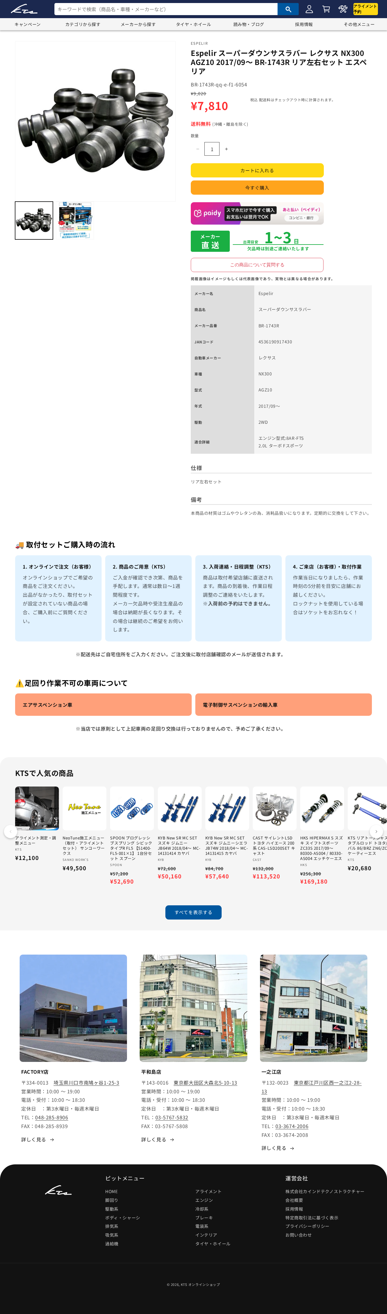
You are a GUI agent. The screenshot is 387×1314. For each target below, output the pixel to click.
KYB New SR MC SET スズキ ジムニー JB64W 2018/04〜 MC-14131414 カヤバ (179, 845)
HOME (111, 1191)
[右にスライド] (376, 831)
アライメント (208, 1191)
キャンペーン (28, 24)
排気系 (112, 1226)
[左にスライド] (10, 831)
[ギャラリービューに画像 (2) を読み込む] (75, 220)
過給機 (112, 1244)
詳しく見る (33, 1139)
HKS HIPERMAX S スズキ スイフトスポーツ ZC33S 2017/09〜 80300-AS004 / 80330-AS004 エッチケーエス (321, 848)
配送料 (265, 99)
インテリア (206, 1235)
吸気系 (112, 1235)
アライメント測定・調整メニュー (35, 840)
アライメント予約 (365, 9)
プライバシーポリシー (307, 1226)
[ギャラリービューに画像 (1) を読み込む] (34, 220)
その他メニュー (359, 24)
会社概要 (294, 1200)
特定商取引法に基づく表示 (311, 1218)
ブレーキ (204, 1218)
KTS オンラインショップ (200, 1284)
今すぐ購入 (257, 187)
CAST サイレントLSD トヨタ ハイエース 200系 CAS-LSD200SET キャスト (274, 845)
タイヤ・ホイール (193, 24)
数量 (195, 135)
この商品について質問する (257, 264)
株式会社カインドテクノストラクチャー (325, 1191)
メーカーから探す (138, 24)
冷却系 (202, 1209)
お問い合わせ (298, 1235)
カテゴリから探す (83, 24)
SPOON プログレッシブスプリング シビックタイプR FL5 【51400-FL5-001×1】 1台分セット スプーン (131, 848)
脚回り (112, 1200)
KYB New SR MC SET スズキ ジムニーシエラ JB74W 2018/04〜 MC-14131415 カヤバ (226, 845)
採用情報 (304, 24)
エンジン (204, 1200)
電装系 (202, 1226)
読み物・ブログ (248, 24)
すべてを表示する (193, 912)
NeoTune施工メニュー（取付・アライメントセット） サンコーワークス (84, 845)
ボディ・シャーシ (122, 1218)
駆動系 (112, 1209)
